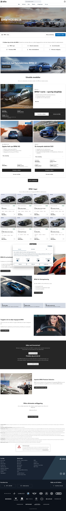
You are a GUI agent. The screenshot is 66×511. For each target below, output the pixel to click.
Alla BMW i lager (33, 244)
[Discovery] (37, 504)
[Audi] (59, 493)
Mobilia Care (36, 463)
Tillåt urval (33, 264)
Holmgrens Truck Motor (38, 465)
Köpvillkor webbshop (4, 468)
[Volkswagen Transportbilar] (36, 499)
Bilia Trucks (36, 466)
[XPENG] (29, 499)
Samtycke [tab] (19, 249)
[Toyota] (41, 493)
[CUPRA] (16, 499)
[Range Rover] (20, 504)
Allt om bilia (2, 460)
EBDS (35, 460)
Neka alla (20, 264)
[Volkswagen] (51, 493)
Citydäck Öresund (20, 473)
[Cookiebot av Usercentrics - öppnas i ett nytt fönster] (48, 246)
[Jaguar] (46, 504)
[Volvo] (7, 493)
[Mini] (34, 493)
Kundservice (2, 465)
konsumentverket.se (45, 449)
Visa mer (37, 101)
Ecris (18, 471)
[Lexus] (49, 499)
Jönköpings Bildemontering (22, 469)
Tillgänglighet (3, 473)
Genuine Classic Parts (21, 474)
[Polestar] (14, 493)
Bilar (1, 6)
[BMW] (28, 493)
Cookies (2, 471)
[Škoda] (8, 499)
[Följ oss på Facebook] (64, 473)
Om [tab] (46, 249)
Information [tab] (33, 249)
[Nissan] (41, 499)
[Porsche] (58, 499)
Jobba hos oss (3, 466)
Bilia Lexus (19, 463)
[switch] (28, 260)
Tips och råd (2, 463)
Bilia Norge (19, 466)
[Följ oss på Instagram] (60, 473)
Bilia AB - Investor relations (22, 460)
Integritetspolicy (3, 469)
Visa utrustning (6, 155)
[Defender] (29, 504)
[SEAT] (22, 499)
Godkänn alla (46, 264)
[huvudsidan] (62, 459)
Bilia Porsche (19, 465)
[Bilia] (3, 1)
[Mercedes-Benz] (46, 493)
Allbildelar (19, 468)
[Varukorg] (65, 1)
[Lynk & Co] (21, 493)
